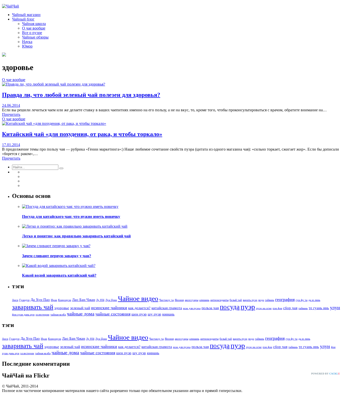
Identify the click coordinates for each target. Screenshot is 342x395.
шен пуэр (139, 314)
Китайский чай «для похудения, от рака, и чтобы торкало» (82, 134)
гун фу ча (301, 300)
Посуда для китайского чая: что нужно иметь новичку (71, 216)
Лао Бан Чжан (83, 300)
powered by (325, 373)
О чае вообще (33, 28)
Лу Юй (100, 300)
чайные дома (80, 313)
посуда (230, 307)
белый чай (236, 300)
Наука (27, 42)
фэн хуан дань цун (23, 314)
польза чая (210, 308)
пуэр (248, 307)
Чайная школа (34, 24)
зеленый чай (80, 308)
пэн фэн (277, 308)
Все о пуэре (32, 33)
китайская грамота (166, 308)
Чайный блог (23, 19)
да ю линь (314, 300)
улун (335, 307)
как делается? (139, 308)
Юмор (27, 46)
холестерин (42, 314)
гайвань (269, 300)
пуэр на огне (264, 308)
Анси (15, 300)
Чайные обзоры (35, 37)
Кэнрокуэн (64, 300)
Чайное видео (138, 298)
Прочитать (11, 114)
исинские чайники (109, 307)
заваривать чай (32, 307)
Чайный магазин (26, 15)
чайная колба (58, 314)
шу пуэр (154, 314)
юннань (168, 314)
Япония (179, 300)
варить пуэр (250, 300)
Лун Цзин (111, 300)
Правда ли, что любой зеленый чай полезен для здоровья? (81, 95)
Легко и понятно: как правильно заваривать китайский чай (76, 236)
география (285, 299)
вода (261, 300)
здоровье (61, 308)
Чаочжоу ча (166, 300)
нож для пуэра (192, 308)
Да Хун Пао (40, 300)
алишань (204, 300)
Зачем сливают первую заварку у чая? (56, 256)
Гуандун (24, 300)
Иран (54, 300)
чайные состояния (112, 313)
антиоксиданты (219, 300)
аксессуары (191, 300)
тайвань (303, 308)
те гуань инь (319, 308)
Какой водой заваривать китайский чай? (59, 275)
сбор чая (290, 308)
